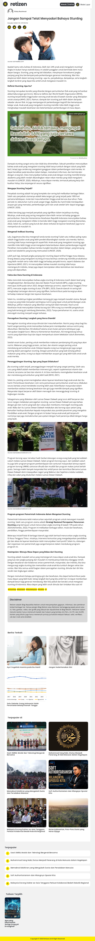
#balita (41, 589)
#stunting (12, 589)
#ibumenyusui (31, 589)
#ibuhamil (21, 589)
